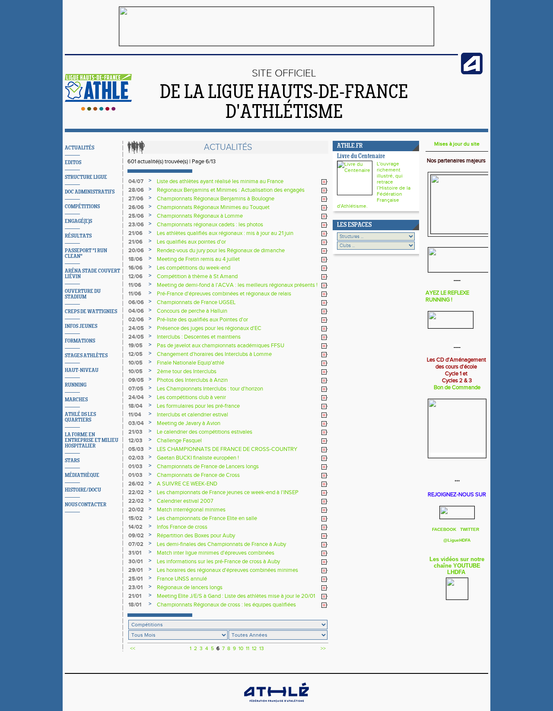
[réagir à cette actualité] (324, 181)
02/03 (136, 457)
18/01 (134, 604)
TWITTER (469, 529)
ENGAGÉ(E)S (78, 221)
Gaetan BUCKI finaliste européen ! (198, 457)
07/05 (135, 388)
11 (247, 648)
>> (323, 648)
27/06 (135, 198)
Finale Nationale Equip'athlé (190, 362)
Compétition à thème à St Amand (197, 276)
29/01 (135, 570)
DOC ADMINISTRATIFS (89, 192)
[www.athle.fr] (472, 72)
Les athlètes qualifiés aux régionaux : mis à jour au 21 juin (225, 233)
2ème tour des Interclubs (186, 371)
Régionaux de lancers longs (189, 587)
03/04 (136, 423)
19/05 (135, 345)
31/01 (134, 552)
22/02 (136, 492)
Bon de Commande (457, 387)
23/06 (136, 224)
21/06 (135, 233)
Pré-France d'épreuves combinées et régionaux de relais (224, 293)
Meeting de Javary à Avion (188, 423)
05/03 (136, 449)
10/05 (135, 362)
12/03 (135, 440)
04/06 (136, 311)
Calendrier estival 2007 (185, 501)
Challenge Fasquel (179, 440)
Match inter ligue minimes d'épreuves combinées (215, 552)
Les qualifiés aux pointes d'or (191, 241)
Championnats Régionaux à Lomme (200, 216)
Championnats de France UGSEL (196, 302)
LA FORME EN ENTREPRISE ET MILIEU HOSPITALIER (91, 440)
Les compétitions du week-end (193, 267)
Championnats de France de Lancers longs (208, 466)
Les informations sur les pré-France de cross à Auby (218, 561)
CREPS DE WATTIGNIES (91, 311)
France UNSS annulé (182, 578)
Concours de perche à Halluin (192, 311)
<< (132, 648)
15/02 (135, 518)
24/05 (136, 328)
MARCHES (76, 400)
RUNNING (75, 385)
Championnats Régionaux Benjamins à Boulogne (215, 198)
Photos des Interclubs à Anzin (192, 380)
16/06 (135, 267)
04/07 (135, 181)
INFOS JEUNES (81, 326)
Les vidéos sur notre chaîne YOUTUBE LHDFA (456, 565)
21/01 (134, 596)
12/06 (135, 276)
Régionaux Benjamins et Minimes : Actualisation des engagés (231, 190)
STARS (72, 460)
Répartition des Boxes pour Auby (196, 535)
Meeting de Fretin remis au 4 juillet (198, 259)
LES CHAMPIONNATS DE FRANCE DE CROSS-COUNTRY (227, 449)
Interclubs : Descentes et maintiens (199, 336)
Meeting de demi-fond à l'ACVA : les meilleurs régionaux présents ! (237, 285)
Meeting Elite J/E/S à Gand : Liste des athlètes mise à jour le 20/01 (236, 596)
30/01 (135, 561)
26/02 (136, 483)
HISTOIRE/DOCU (83, 490)
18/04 (135, 406)
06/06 (136, 302)
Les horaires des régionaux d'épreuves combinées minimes (227, 570)
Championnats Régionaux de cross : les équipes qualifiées (226, 604)
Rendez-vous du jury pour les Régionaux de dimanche (221, 250)
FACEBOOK (445, 529)
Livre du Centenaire (361, 156)
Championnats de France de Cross (198, 475)
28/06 (136, 190)
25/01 (135, 578)
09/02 (136, 535)
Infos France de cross (182, 527)
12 (254, 648)
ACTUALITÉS (79, 148)
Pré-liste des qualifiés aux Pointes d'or (202, 319)
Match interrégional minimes (191, 509)
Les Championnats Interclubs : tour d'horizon (210, 388)
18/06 (135, 259)
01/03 (135, 466)
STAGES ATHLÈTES (86, 356)
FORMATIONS (80, 341)
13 (261, 648)
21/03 (135, 432)
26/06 (136, 207)
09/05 (136, 380)
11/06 (134, 285)
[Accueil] (98, 108)
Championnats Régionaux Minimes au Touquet (213, 207)
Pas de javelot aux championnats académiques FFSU (220, 345)
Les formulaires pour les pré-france (198, 406)
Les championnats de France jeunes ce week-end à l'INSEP (228, 492)
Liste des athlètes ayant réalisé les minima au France (220, 181)
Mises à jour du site (457, 144)
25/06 (136, 216)
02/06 (136, 319)
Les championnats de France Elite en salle (207, 518)
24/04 (136, 397)
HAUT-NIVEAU (82, 370)
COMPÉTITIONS (82, 206)
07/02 (135, 544)
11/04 (134, 414)
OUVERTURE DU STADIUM (83, 294)
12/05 (135, 354)
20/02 (136, 509)
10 (240, 648)
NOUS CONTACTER (85, 505)
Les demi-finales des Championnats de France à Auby (221, 544)
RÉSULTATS (78, 236)
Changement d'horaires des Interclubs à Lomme (214, 354)
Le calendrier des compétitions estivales (204, 432)
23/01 (135, 587)
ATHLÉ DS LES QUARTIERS (80, 417)
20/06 (136, 250)
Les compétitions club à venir (191, 397)
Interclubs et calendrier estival (192, 414)
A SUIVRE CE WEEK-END (187, 483)
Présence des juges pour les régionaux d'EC (209, 328)
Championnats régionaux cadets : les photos (210, 224)
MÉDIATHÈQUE (82, 475)
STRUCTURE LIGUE (86, 177)
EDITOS (73, 162)
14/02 (135, 527)
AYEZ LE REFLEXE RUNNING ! (447, 296)
